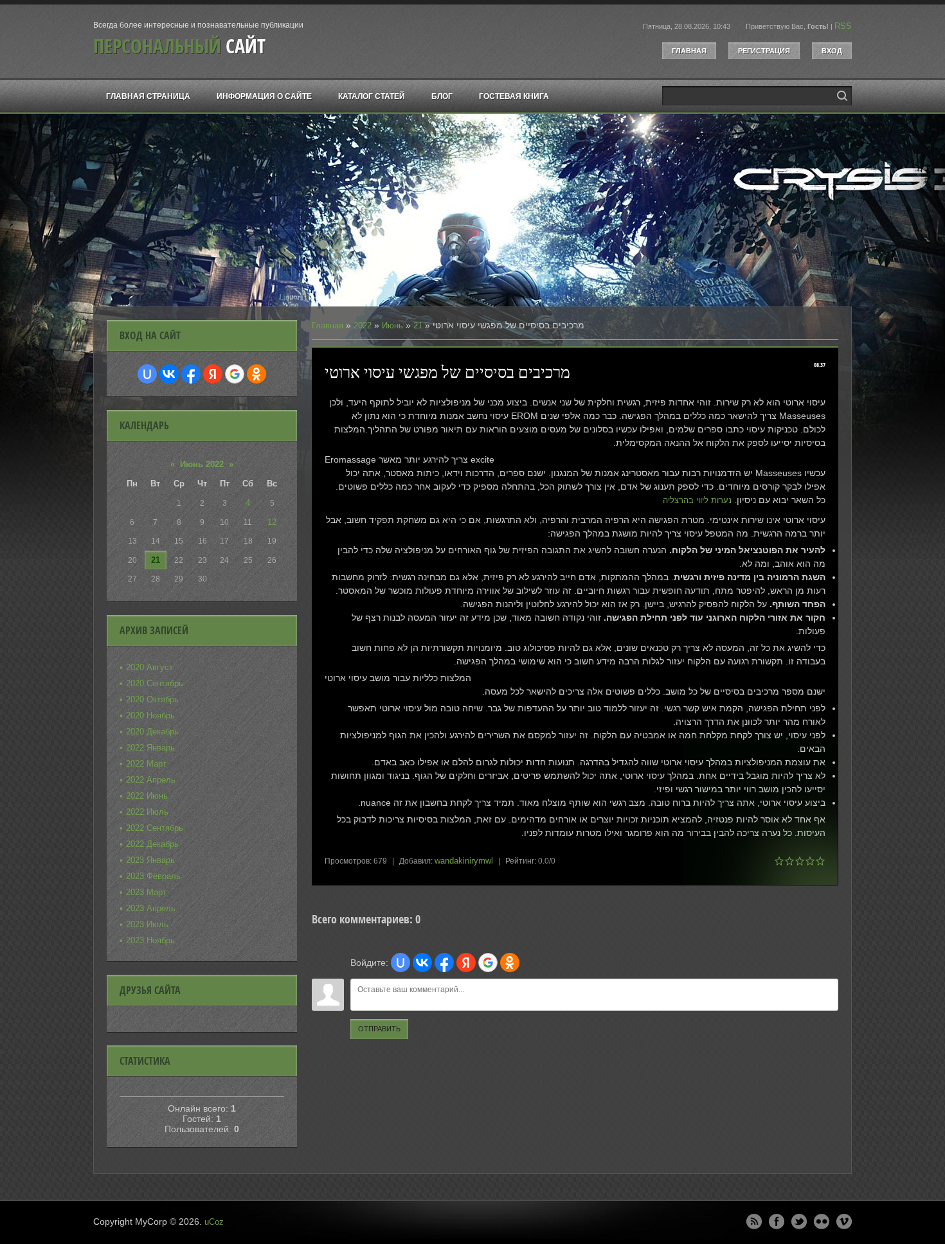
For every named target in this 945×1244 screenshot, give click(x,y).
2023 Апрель (151, 908)
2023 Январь (150, 860)
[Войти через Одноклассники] (509, 962)
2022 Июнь (147, 796)
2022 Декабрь (152, 844)
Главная (689, 51)
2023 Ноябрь (150, 940)
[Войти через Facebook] (444, 962)
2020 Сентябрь (154, 683)
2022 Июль (147, 812)
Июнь (392, 325)
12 (271, 522)
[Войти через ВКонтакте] (422, 962)
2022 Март (146, 764)
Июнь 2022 (202, 464)
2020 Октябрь (152, 699)
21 (417, 325)
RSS (843, 26)
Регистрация (764, 51)
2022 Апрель (151, 780)
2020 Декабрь (152, 731)
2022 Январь (150, 747)
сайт (179, 46)
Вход (832, 51)
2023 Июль (147, 924)
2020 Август (149, 667)
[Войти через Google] (488, 962)
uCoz (214, 1222)
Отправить (379, 1029)
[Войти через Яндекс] (466, 962)
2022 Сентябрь (154, 828)
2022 (363, 325)
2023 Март (146, 892)
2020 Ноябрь (150, 715)
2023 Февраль (153, 876)
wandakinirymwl (464, 861)
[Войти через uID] (400, 962)
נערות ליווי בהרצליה (697, 500)
